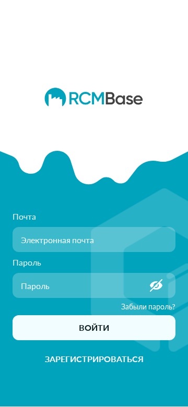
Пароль (27, 262)
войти (94, 327)
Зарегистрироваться (94, 359)
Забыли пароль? (148, 306)
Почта (24, 216)
